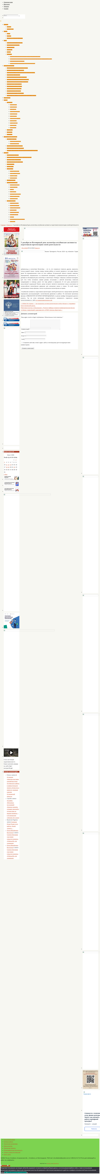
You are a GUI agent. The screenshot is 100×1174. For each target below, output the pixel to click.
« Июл (5, 474)
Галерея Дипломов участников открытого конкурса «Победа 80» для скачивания (12, 839)
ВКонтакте (7, 4)
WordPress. (56, 1163)
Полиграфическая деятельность (13, 1150)
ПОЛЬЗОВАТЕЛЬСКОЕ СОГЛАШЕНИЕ (16, 1172)
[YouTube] (4, 1166)
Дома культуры (8, 1146)
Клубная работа (8, 1141)
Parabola (49, 1163)
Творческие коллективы (11, 1144)
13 (10, 464)
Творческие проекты (10, 1148)
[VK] (8, 1166)
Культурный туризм (9, 1139)
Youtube (6, 8)
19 (8, 467)
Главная (3, 225)
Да (5, 1172)
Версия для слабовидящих (11, 229)
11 (6, 464)
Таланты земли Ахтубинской (12, 1152)
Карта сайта (7, 1154)
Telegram (6, 6)
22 (14, 467)
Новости (9, 225)
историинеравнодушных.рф (44, 300)
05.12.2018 (25, 248)
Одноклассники (8, 2)
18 (6, 467)
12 (8, 464)
